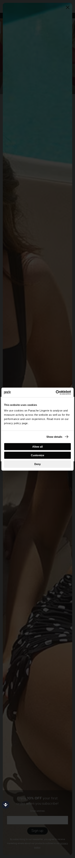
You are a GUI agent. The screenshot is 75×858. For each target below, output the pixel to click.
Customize (37, 455)
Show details (54, 436)
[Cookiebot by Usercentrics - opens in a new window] (55, 392)
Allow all (37, 446)
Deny (37, 463)
